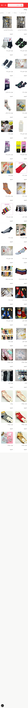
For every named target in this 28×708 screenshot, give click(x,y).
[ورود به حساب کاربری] (5, 5)
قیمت (9, 12)
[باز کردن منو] (26, 5)
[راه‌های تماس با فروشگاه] (2, 705)
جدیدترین (22, 12)
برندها (15, 12)
